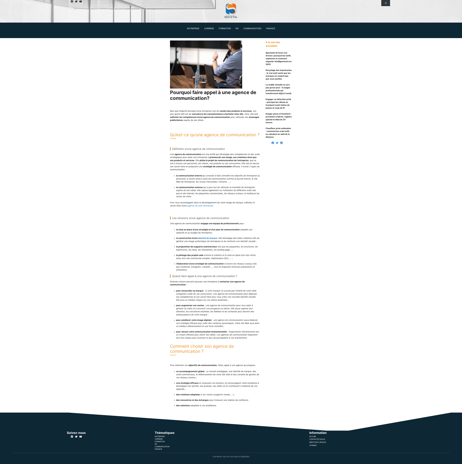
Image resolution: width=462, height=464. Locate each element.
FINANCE (270, 28)
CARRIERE (209, 28)
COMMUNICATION (252, 28)
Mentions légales (317, 442)
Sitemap (313, 445)
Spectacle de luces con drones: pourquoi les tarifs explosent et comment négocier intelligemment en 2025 (279, 58)
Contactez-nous (317, 439)
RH (237, 28)
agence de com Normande (200, 205)
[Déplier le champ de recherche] (385, 3)
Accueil (312, 436)
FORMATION (225, 28)
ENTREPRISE (193, 28)
